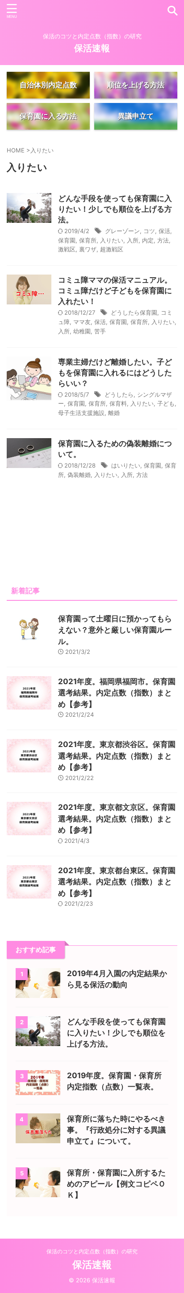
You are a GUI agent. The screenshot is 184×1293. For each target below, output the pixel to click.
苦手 (100, 331)
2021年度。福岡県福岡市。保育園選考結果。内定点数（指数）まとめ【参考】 (117, 693)
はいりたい (125, 465)
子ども (166, 403)
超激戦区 (111, 249)
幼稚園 (82, 331)
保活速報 (92, 48)
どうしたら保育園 (134, 312)
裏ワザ (87, 249)
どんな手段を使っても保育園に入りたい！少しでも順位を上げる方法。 (115, 209)
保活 (164, 230)
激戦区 (66, 249)
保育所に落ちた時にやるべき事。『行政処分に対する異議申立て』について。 (116, 1129)
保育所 (87, 240)
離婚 (114, 412)
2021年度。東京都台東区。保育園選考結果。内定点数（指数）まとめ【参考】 (117, 882)
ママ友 (82, 321)
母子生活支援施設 (81, 412)
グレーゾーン (122, 230)
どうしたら (119, 394)
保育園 (66, 240)
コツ (149, 230)
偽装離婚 (79, 474)
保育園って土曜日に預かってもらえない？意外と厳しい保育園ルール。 (115, 630)
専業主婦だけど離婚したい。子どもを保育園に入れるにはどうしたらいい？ (115, 372)
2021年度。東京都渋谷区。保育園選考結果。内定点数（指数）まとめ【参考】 (117, 756)
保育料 (118, 403)
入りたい (111, 240)
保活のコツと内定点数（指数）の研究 (92, 1251)
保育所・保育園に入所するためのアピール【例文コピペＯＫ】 (116, 1183)
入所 (132, 240)
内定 (148, 240)
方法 (163, 240)
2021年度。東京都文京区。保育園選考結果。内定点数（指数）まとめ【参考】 (117, 818)
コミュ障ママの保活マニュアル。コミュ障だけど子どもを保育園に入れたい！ (115, 290)
